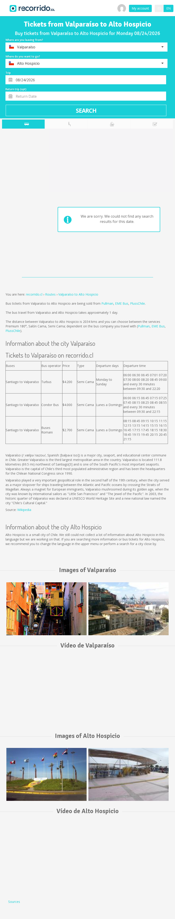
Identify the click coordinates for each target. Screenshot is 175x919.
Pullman (107, 303)
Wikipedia (24, 510)
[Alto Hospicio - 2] (129, 774)
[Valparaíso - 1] (46, 608)
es (159, 8)
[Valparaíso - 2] (129, 608)
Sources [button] (14, 901)
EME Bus (121, 303)
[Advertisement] (20, 204)
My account (140, 8)
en (168, 8)
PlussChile (137, 303)
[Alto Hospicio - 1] (46, 774)
